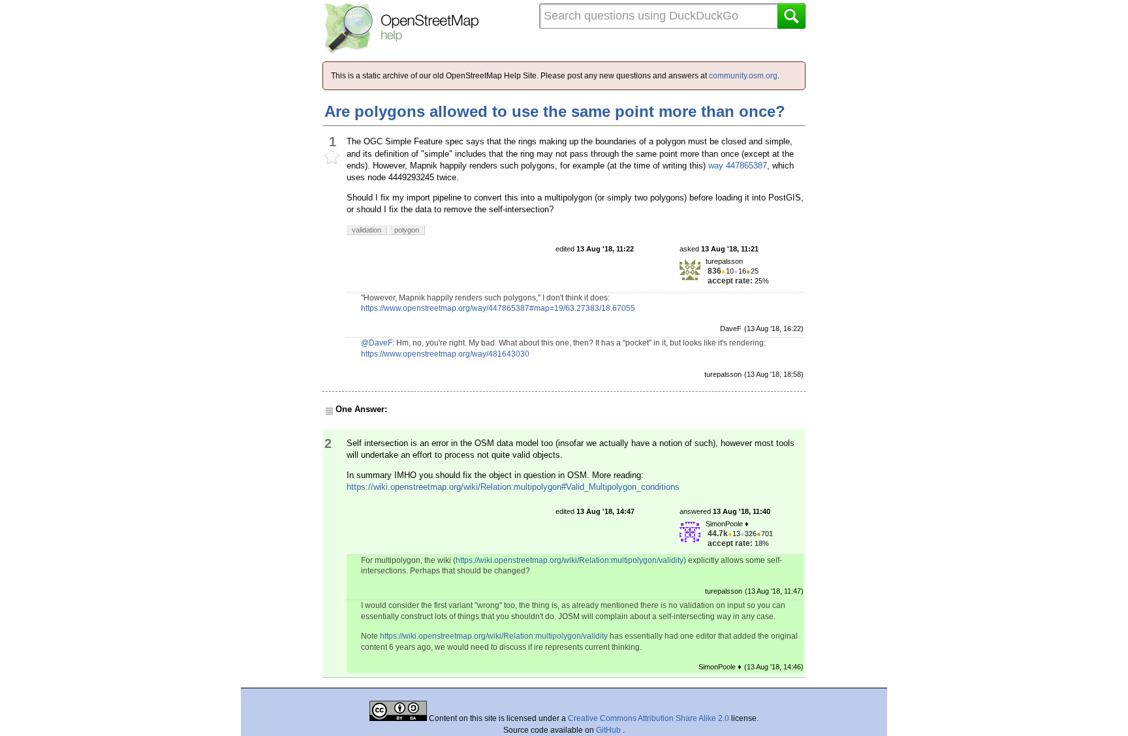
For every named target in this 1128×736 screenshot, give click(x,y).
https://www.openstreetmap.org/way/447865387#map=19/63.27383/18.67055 (498, 308)
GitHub (609, 730)
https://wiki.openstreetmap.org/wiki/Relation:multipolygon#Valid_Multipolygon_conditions (513, 487)
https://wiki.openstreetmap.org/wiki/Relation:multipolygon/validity (494, 636)
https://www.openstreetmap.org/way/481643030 (445, 354)
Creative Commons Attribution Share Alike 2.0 (648, 718)
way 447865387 (737, 165)
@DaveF (376, 342)
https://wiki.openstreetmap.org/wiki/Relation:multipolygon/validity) (571, 560)
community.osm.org (743, 75)
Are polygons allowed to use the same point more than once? (554, 111)
